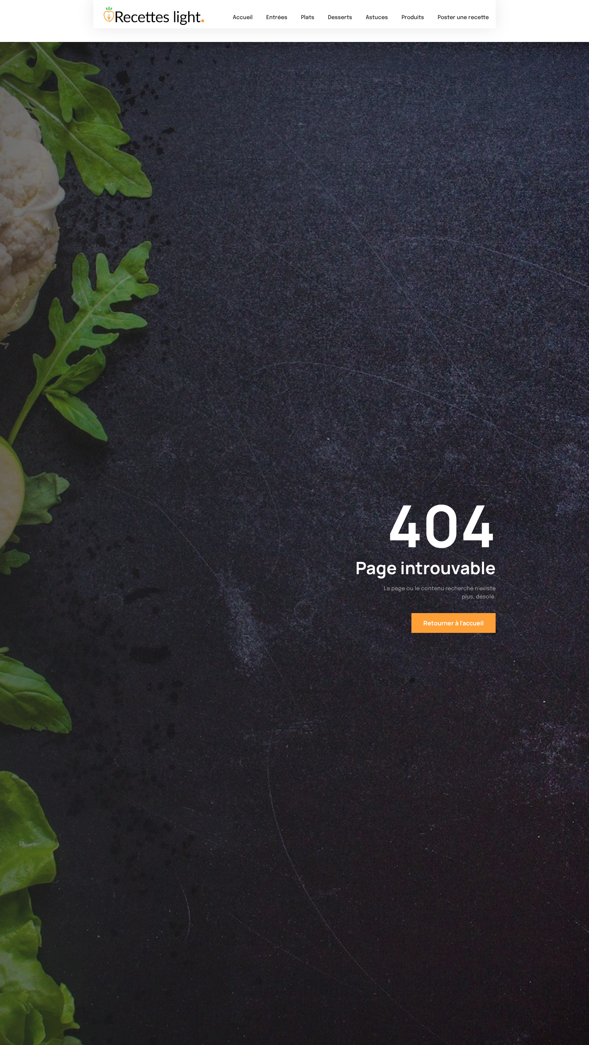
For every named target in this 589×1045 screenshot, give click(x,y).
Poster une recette (463, 17)
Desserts (340, 17)
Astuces (377, 17)
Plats (307, 17)
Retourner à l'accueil (453, 623)
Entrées (276, 17)
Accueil (243, 17)
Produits (413, 17)
